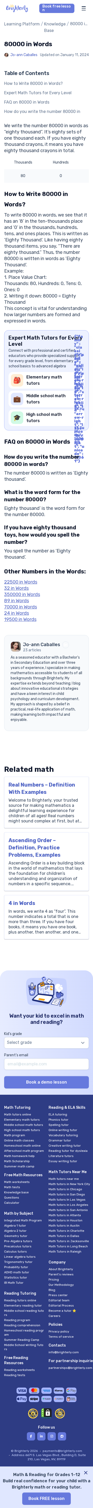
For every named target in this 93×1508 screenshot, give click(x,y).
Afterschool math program (24, 1151)
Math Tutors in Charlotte (66, 1231)
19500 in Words (20, 619)
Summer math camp (19, 1166)
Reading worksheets (19, 1370)
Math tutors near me (64, 1179)
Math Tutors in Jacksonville (69, 1241)
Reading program (17, 1320)
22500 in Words (20, 582)
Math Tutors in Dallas (64, 1236)
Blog (52, 1290)
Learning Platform (22, 24)
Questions (11, 1197)
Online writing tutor (63, 1130)
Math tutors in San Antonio (68, 1210)
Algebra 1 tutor (15, 1225)
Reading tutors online (20, 1300)
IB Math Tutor (14, 1282)
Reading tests (14, 1375)
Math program (14, 1135)
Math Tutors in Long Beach (68, 1246)
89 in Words (16, 601)
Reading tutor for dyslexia (68, 1151)
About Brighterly (61, 1269)
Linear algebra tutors (20, 1257)
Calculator (11, 1203)
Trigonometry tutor (18, 1262)
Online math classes (19, 1140)
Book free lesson (56, 8)
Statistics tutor (15, 1277)
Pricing (54, 1279)
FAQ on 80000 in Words (26, 102)
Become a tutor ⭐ (62, 1311)
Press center (58, 1295)
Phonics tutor (58, 1119)
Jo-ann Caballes (23, 55)
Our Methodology (61, 1285)
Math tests (12, 1187)
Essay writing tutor (63, 1161)
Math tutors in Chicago (65, 1189)
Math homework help (19, 1156)
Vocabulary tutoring (63, 1135)
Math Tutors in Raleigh (65, 1251)
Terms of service (61, 1336)
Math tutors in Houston (65, 1220)
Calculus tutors (15, 1251)
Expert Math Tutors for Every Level (38, 92)
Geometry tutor (15, 1236)
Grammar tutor (60, 1140)
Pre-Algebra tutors (18, 1241)
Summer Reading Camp (21, 1340)
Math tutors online (17, 1114)
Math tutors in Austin (64, 1225)
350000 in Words (22, 594)
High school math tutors (22, 1130)
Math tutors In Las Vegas (67, 1199)
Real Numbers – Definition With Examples (42, 788)
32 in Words (16, 588)
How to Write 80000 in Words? (33, 83)
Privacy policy (59, 1331)
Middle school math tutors (23, 1125)
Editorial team (59, 1300)
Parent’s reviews (61, 1274)
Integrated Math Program (23, 1220)
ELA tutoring (58, 1114)
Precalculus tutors (18, 1246)
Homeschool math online (22, 1145)
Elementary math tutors (22, 1119)
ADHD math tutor (16, 1272)
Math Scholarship (17, 1161)
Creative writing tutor (65, 1145)
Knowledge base (16, 1192)
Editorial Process (61, 1305)
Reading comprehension (22, 1325)
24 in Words (16, 613)
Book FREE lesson (46, 1498)
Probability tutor (16, 1267)
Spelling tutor (59, 1125)
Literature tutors (61, 1156)
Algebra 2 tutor (15, 1231)
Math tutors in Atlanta (65, 1215)
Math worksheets (17, 1182)
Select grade (19, 1042)
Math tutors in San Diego (67, 1194)
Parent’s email (16, 1055)
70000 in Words (20, 607)
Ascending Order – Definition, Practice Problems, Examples (34, 847)
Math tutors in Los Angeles (68, 1205)
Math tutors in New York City (69, 1184)
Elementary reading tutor (23, 1305)
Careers (54, 1316)
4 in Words (22, 903)
